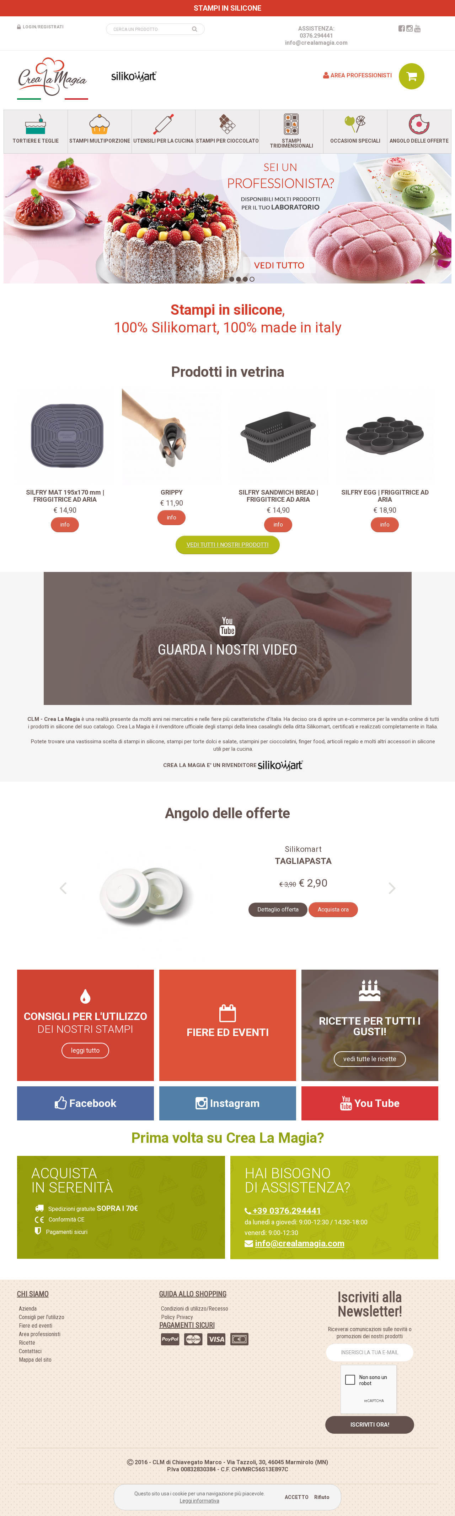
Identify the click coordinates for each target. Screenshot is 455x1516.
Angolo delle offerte (419, 141)
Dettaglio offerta (278, 909)
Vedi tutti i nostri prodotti (228, 544)
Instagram (234, 1103)
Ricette (27, 1342)
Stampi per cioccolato (227, 141)
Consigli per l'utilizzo (41, 1317)
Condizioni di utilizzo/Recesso (194, 1308)
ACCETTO (297, 1497)
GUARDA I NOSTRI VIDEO (227, 649)
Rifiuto (322, 1497)
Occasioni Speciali (355, 141)
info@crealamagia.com (316, 42)
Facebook (91, 1103)
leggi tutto (85, 1050)
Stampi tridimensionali (291, 143)
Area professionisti (360, 75)
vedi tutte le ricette (369, 1059)
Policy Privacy (177, 1317)
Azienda (28, 1308)
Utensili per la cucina (163, 141)
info (65, 524)
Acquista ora (333, 909)
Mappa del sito (35, 1359)
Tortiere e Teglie (35, 141)
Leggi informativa (199, 1501)
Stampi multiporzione (99, 141)
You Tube (376, 1103)
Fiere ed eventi (35, 1325)
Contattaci (30, 1351)
